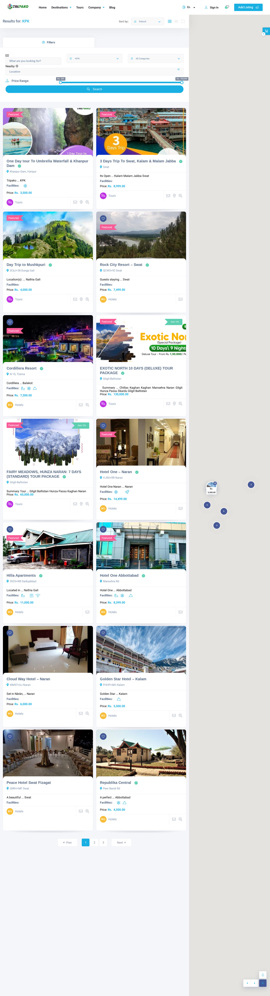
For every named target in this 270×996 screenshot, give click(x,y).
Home (43, 7)
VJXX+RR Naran (113, 477)
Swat (106, 167)
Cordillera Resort (22, 368)
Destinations (59, 7)
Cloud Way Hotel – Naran (28, 679)
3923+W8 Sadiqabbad (23, 581)
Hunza (104, 391)
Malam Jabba (132, 176)
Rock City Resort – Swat (121, 265)
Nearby (10, 66)
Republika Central (115, 783)
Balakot (28, 383)
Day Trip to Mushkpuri (26, 265)
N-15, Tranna (17, 374)
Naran (170, 387)
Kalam (118, 176)
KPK (23, 180)
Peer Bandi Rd (111, 788)
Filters (51, 42)
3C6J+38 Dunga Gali (22, 270)
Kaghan (135, 387)
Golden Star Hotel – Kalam (123, 679)
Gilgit (179, 387)
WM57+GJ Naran (20, 685)
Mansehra (158, 387)
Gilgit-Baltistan (112, 378)
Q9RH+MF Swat (19, 788)
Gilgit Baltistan (137, 391)
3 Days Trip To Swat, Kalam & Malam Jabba (138, 161)
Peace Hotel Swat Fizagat (29, 783)
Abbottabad (124, 590)
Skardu (122, 391)
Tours (80, 7)
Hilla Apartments (21, 575)
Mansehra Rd (111, 581)
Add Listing (246, 7)
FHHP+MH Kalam (114, 685)
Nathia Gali (33, 279)
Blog (112, 7)
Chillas (124, 387)
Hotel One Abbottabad (119, 575)
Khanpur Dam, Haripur (23, 171)
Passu (113, 391)
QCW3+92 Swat (112, 270)
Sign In (214, 7)
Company (94, 7)
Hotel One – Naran (116, 472)
